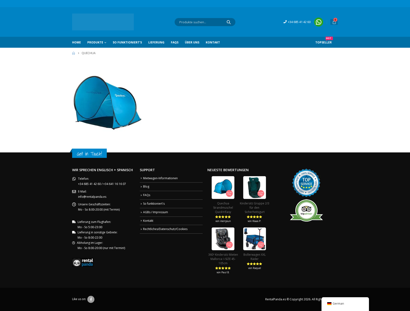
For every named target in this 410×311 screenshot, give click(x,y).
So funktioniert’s (127, 42)
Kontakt (213, 42)
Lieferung (156, 42)
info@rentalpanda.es (92, 197)
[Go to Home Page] (73, 53)
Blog (146, 186)
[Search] (228, 22)
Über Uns (192, 42)
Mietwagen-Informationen (160, 178)
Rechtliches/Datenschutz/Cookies (165, 229)
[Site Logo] (103, 22)
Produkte (95, 42)
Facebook (90, 299)
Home (76, 42)
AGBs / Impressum (155, 212)
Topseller (323, 40)
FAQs (174, 42)
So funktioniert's (154, 204)
